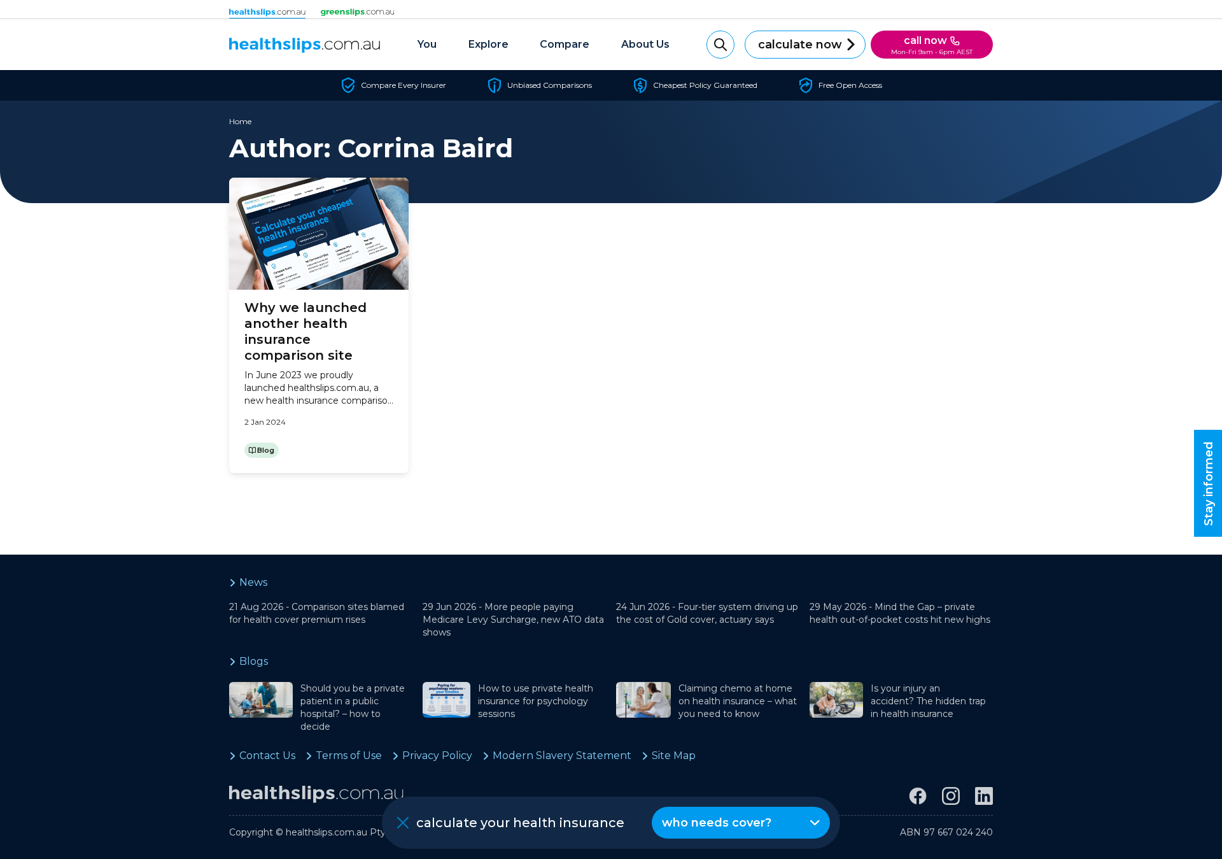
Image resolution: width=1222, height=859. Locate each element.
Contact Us (267, 755)
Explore (488, 44)
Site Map (674, 755)
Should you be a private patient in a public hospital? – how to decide (352, 707)
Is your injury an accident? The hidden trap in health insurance (928, 701)
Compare (564, 44)
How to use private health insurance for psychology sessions (535, 701)
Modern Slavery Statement (562, 755)
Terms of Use (349, 755)
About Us (645, 44)
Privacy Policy (437, 755)
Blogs (253, 661)
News (253, 582)
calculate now (800, 45)
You (427, 44)
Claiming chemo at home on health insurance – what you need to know (737, 701)
